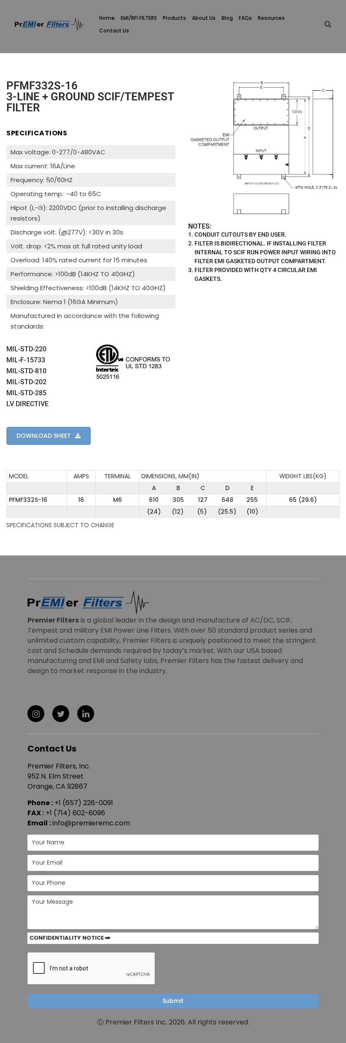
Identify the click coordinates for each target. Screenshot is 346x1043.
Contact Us (114, 30)
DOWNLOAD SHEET (43, 435)
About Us (204, 18)
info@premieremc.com (91, 823)
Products (174, 18)
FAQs (245, 18)
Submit (173, 1001)
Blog (227, 18)
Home (107, 18)
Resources (271, 18)
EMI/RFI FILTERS (139, 18)
